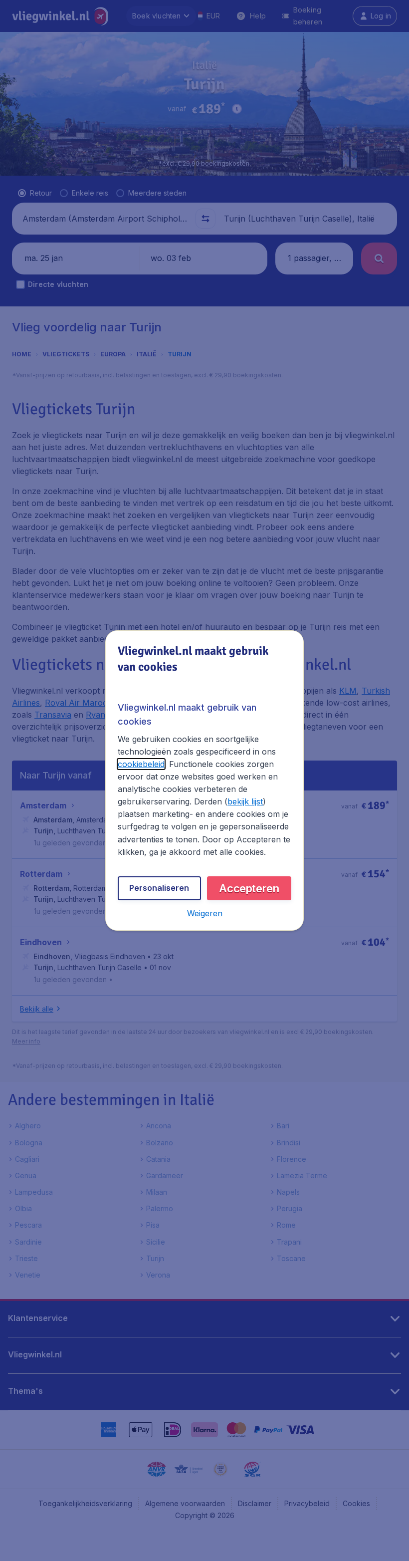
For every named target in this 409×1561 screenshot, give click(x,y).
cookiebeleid (141, 764)
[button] (204, 913)
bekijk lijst (245, 801)
